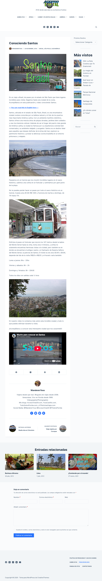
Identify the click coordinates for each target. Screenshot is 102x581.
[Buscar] (96, 27)
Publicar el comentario (24, 535)
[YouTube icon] (43, 413)
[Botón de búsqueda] (95, 127)
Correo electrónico (46, 497)
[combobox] (83, 127)
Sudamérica (56, 48)
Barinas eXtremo (11, 473)
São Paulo (47, 48)
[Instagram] (51, 27)
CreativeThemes (43, 578)
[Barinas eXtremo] (19, 462)
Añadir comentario (21, 507)
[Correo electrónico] (58, 27)
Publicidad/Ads (84, 562)
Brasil (41, 48)
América (62, 17)
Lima (38, 473)
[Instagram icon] (39, 413)
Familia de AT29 (75, 566)
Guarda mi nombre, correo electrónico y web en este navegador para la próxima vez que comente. (47, 530)
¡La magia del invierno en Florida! (88, 73)
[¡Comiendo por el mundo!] (82, 462)
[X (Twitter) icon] (35, 413)
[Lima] (51, 462)
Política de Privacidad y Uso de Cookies (83, 558)
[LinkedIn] (59, 372)
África (31, 17)
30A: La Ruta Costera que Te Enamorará (89, 63)
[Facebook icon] (31, 413)
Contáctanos (87, 566)
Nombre (17, 497)
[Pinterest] (45, 372)
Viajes (81, 17)
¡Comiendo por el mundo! (78, 473)
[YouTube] (54, 27)
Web (66, 497)
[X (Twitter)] (48, 27)
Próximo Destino (80, 38)
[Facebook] (44, 27)
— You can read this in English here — (23, 108)
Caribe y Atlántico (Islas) (46, 17)
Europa (72, 17)
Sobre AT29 (21, 17)
